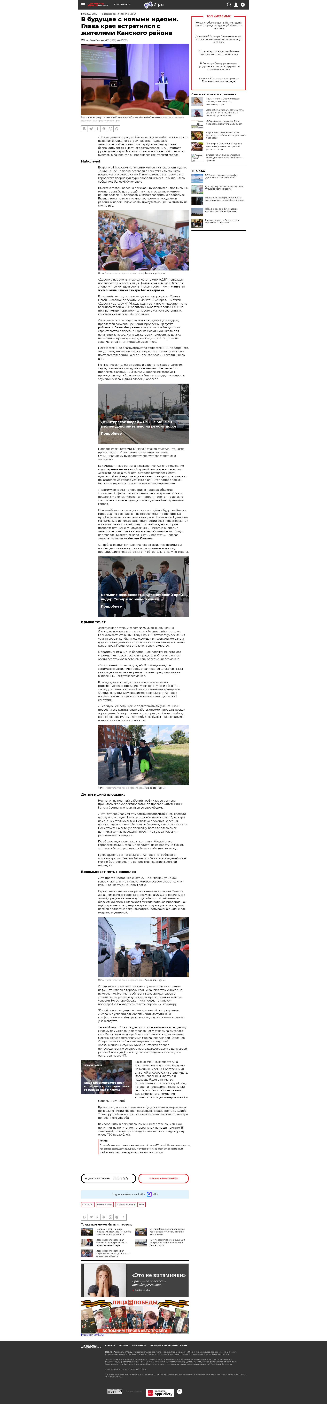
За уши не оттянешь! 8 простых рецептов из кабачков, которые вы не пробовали (226, 135)
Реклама (123, 1345)
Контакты (110, 1345)
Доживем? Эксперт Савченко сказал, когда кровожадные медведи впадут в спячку (219, 39)
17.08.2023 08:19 (89, 14)
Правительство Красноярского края (100, 120)
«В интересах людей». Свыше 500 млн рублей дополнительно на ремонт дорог (139, 424)
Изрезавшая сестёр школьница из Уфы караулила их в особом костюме (224, 199)
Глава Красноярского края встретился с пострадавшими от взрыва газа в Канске (113, 1254)
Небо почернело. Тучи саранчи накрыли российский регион (221, 210)
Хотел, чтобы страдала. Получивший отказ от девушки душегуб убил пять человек (219, 25)
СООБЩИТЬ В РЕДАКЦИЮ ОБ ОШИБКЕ (168, 1345)
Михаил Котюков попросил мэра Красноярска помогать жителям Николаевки (167, 1232)
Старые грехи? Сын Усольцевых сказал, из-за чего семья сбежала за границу (225, 158)
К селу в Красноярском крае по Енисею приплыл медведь (219, 80)
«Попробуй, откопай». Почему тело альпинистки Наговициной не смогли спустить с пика (225, 113)
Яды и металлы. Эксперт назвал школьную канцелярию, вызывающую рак (223, 101)
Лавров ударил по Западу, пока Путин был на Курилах (222, 221)
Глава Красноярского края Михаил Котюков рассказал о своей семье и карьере (111, 1243)
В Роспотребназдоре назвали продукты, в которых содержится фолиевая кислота (219, 66)
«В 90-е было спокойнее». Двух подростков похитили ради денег (224, 122)
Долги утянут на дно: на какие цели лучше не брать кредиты (224, 187)
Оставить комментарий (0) (164, 1178)
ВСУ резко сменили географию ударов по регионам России (221, 176)
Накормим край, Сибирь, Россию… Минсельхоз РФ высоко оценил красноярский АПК (113, 1232)
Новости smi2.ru (92, 1334)
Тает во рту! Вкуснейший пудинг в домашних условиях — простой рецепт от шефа (224, 146)
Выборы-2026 (139, 1345)
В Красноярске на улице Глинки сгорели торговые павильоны (218, 53)
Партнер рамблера (134, 1391)
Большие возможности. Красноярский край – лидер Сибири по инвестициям (143, 597)
